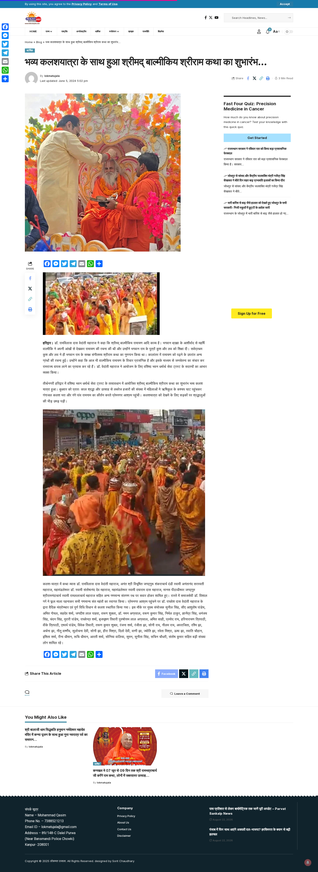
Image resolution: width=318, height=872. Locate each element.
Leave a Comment (187, 693)
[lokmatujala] (33, 17)
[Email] (5, 61)
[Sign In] (259, 31)
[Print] (268, 78)
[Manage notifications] (307, 862)
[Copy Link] (261, 78)
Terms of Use (107, 4)
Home (29, 42)
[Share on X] (255, 78)
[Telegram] (5, 52)
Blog (39, 42)
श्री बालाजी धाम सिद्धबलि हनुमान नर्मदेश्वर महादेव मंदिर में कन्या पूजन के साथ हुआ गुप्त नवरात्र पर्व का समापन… (56, 734)
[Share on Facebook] (248, 78)
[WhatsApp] (5, 70)
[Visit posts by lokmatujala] (31, 78)
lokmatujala (52, 76)
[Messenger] (5, 35)
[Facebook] (206, 18)
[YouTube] (217, 18)
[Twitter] (5, 44)
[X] (211, 18)
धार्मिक (30, 50)
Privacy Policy (82, 4)
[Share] (5, 78)
